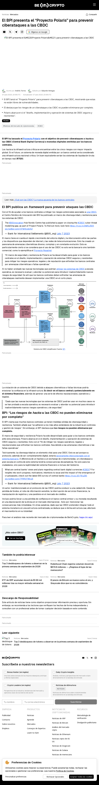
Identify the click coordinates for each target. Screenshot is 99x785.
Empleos (5, 728)
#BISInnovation (16, 222)
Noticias (5, 14)
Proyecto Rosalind (42, 250)
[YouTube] (4, 32)
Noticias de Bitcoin (60, 723)
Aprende (30, 719)
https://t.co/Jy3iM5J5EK (82, 226)
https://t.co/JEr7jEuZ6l (76, 475)
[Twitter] (10, 32)
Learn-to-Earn (33, 733)
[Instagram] (22, 32)
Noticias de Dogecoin (61, 746)
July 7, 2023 (63, 233)
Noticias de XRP (58, 718)
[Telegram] (16, 32)
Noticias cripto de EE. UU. (61, 740)
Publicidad (6, 715)
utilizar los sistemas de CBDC (70, 269)
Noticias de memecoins (62, 754)
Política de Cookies (65, 771)
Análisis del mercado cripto (60, 728)
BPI (64, 349)
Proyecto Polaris (31, 138)
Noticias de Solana (60, 750)
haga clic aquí (85, 517)
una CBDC (91, 212)
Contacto (6, 719)
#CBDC (81, 222)
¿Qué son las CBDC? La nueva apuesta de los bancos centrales (44, 199)
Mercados (14, 14)
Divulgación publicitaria (86, 722)
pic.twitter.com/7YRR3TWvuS (19, 479)
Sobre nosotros (8, 724)
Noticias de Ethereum (61, 734)
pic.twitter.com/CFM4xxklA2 (19, 229)
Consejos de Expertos (36, 728)
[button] (25, 674)
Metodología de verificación (83, 716)
